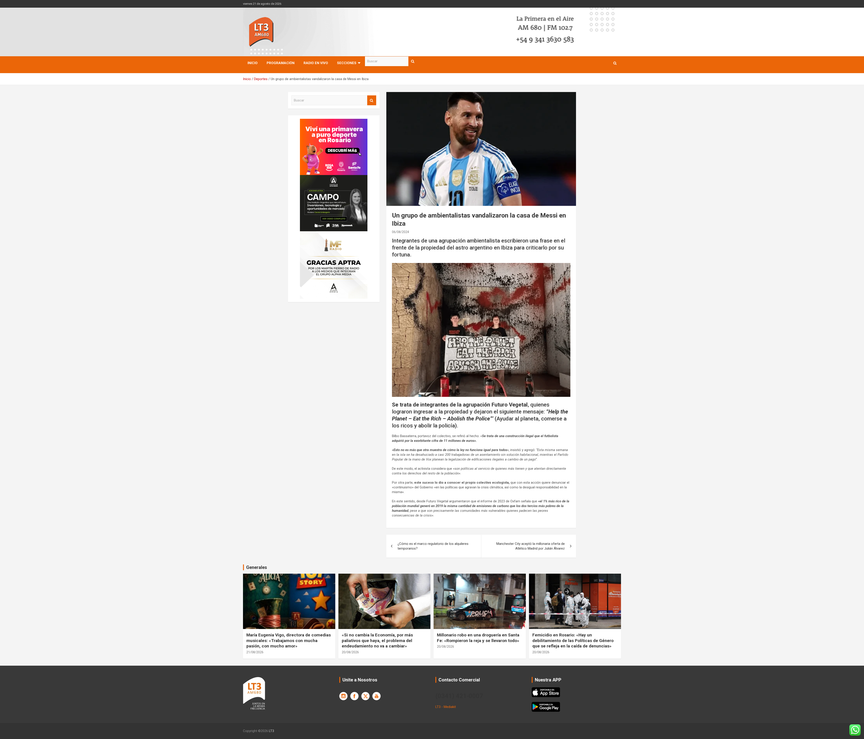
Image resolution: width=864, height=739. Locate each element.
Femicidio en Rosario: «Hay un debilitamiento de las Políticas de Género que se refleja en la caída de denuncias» (573, 640)
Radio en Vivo (316, 63)
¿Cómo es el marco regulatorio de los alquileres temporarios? (433, 546)
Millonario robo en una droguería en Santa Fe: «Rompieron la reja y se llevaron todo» (478, 637)
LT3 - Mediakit (445, 707)
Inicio (253, 63)
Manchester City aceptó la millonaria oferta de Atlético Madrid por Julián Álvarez (530, 546)
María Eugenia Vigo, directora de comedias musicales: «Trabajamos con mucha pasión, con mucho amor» (288, 640)
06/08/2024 (400, 232)
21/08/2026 (254, 652)
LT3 (271, 731)
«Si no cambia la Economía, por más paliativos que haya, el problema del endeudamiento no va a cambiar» (377, 640)
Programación (281, 63)
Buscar (412, 61)
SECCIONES (346, 63)
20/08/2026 (350, 652)
